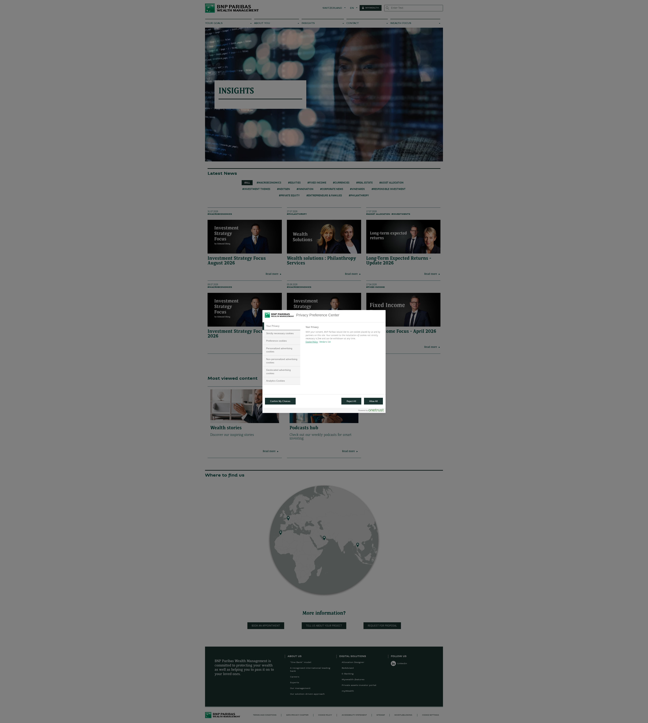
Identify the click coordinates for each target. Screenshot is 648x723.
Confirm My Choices (280, 401)
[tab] (281, 326)
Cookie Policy (312, 342)
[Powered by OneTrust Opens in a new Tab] (371, 411)
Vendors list (325, 342)
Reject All (351, 401)
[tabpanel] (344, 335)
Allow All (373, 401)
